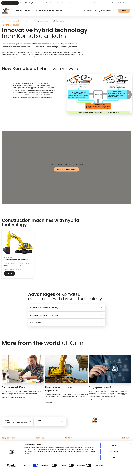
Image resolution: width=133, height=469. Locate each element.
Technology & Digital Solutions (41, 21)
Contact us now (94, 400)
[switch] (54, 465)
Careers (52, 3)
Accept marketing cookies (66, 169)
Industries (28, 11)
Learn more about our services (12, 397)
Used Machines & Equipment (44, 11)
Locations (70, 3)
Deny (113, 457)
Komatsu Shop (106, 11)
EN (113, 3)
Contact (124, 11)
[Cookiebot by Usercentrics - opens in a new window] (12, 465)
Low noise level (35, 322)
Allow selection (113, 451)
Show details (99, 465)
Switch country (125, 3)
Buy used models (50, 403)
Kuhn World (43, 3)
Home (4, 21)
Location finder (91, 11)
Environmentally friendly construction (44, 315)
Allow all (113, 445)
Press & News (61, 3)
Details (9, 273)
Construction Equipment (10, 3)
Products (18, 11)
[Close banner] (130, 443)
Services (59, 11)
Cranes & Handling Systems (29, 3)
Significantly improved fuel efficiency (44, 308)
